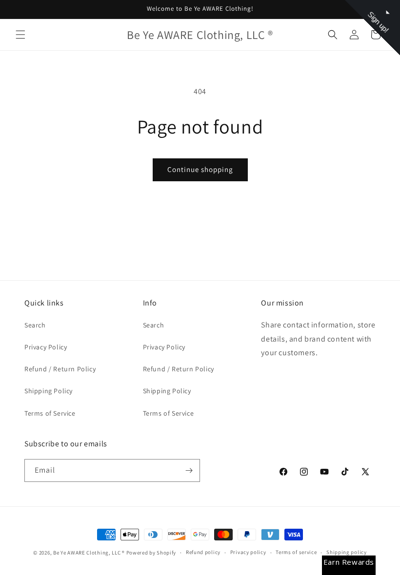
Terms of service (296, 552)
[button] (20, 34)
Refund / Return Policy (60, 368)
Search (35, 325)
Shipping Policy (48, 390)
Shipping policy (346, 552)
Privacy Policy (45, 347)
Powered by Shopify (151, 552)
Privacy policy (248, 552)
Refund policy (203, 552)
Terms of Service (50, 413)
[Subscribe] (189, 470)
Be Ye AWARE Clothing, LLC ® (89, 552)
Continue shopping (200, 169)
